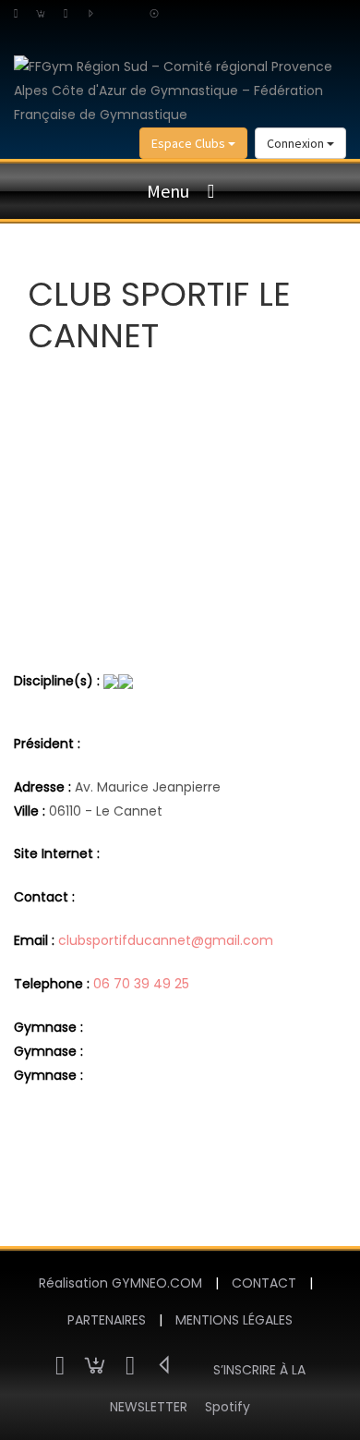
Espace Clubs (189, 143)
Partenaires (106, 1320)
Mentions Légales (234, 1320)
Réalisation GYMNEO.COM (120, 1283)
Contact (264, 1283)
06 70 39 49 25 (141, 983)
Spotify (227, 1407)
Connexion (297, 143)
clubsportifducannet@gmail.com (165, 940)
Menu (168, 190)
